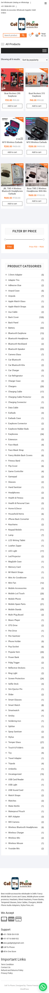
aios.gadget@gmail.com (13, 943)
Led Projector (14, 556)
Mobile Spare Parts (17, 604)
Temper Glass (14, 742)
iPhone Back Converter (18, 519)
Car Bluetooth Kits (16, 365)
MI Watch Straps (15, 572)
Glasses (12, 482)
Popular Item (14, 652)
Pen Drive (12, 631)
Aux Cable (12, 312)
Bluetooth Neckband (17, 344)
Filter (9, 246)
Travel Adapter (14, 758)
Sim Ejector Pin (15, 689)
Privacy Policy (7, 973)
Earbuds (12, 413)
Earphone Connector (17, 423)
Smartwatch (13, 710)
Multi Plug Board (15, 615)
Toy (10, 753)
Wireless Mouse (15, 843)
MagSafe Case (15, 561)
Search (23, 35)
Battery (11, 328)
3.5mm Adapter (15, 275)
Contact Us (5, 967)
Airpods (11, 296)
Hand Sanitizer (15, 487)
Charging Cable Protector (19, 397)
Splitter (11, 726)
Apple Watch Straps (17, 306)
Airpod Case (13, 291)
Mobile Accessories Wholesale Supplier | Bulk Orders (18, 11)
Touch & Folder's (15, 747)
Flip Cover (12, 466)
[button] (43, 987)
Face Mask (13, 445)
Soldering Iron (14, 721)
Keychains (13, 524)
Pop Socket (13, 646)
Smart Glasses (15, 700)
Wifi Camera (13, 822)
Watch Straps (14, 795)
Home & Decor (15, 508)
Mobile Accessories (17, 588)
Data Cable (13, 407)
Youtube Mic (14, 848)
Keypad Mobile (15, 530)
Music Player (14, 620)
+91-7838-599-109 (8, 6)
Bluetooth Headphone (18, 338)
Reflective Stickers (16, 668)
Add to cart (12, 106)
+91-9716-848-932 (11, 939)
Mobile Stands (14, 609)
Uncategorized (14, 774)
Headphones (14, 492)
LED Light (12, 551)
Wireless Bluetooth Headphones (23, 827)
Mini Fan (12, 583)
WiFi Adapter (14, 816)
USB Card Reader (16, 779)
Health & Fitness (15, 498)
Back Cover (13, 317)
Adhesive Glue (14, 285)
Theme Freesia (32, 985)
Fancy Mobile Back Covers (20, 455)
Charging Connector (17, 402)
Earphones (13, 434)
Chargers (12, 386)
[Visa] (11, 919)
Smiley (11, 716)
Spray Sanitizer (15, 731)
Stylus (11, 737)
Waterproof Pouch (16, 811)
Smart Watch (14, 705)
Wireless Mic (14, 838)
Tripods (11, 763)
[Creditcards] (18, 919)
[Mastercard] (4, 919)
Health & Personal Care (18, 503)
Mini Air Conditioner (17, 577)
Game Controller (15, 471)
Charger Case (14, 381)
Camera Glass (14, 354)
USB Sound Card (15, 790)
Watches (12, 801)
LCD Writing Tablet (16, 540)
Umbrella (12, 769)
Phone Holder (14, 641)
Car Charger (13, 370)
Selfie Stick (13, 684)
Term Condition (7, 964)
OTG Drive (12, 625)
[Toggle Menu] (44, 50)
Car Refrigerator (15, 376)
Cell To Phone (9, 947)
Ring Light (12, 673)
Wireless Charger (16, 832)
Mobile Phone (14, 599)
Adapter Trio (13, 280)
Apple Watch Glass (16, 301)
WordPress (24, 989)
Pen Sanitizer (14, 636)
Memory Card (14, 567)
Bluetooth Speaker (16, 349)
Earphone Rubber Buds (18, 429)
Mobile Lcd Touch (16, 593)
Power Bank (13, 657)
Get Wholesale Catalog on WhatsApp (15, 2)
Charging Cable (15, 391)
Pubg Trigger (14, 662)
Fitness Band (14, 461)
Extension (12, 439)
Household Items (16, 514)
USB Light (12, 785)
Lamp (10, 535)
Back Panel (13, 322)
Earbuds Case (14, 418)
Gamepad (12, 476)
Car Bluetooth (14, 360)
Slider (10, 694)
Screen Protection (16, 678)
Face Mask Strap (16, 450)
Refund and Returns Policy (12, 970)
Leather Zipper (14, 546)
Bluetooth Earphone (17, 333)
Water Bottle (14, 806)
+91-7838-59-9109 (11, 934)
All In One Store (9, 951)
